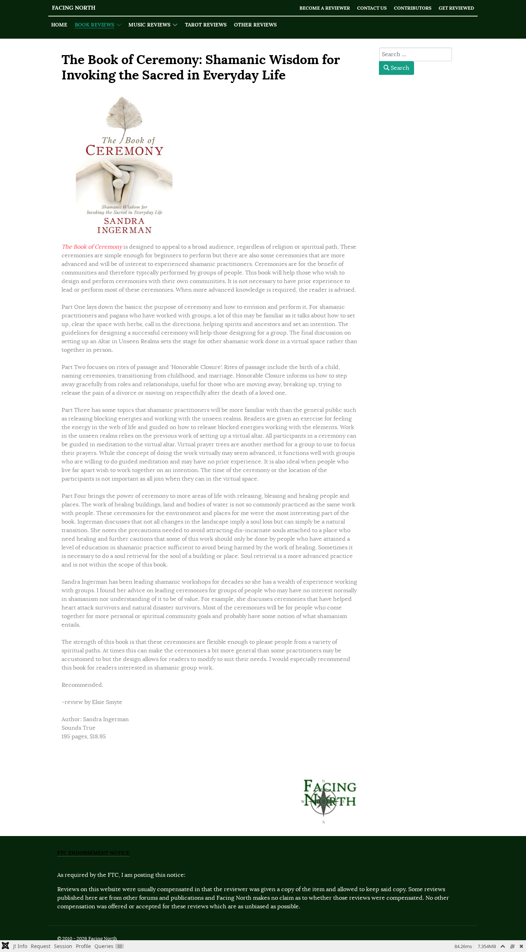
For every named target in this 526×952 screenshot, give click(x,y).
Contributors (413, 8)
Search (399, 68)
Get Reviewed (456, 8)
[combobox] (415, 54)
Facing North (74, 7)
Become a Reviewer (324, 8)
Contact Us (372, 8)
